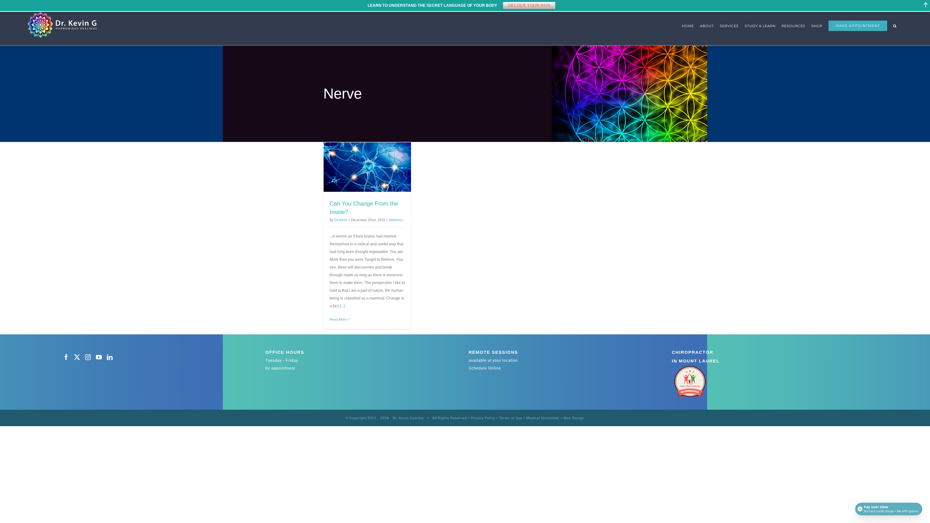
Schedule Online (485, 368)
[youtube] (99, 357)
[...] (342, 306)
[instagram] (88, 357)
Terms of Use (510, 418)
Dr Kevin (341, 220)
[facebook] (66, 357)
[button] (895, 26)
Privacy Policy (483, 418)
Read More (338, 319)
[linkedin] (110, 357)
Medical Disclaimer (543, 418)
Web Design (573, 418)
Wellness (396, 220)
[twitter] (77, 357)
